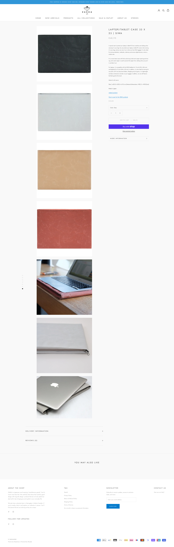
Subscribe (113, 506)
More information (118, 138)
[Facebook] (115, 100)
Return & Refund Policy (70, 499)
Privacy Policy (68, 495)
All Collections (86, 18)
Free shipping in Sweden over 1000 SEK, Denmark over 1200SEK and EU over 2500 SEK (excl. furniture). (87, 2)
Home (38, 18)
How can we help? (159, 492)
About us (122, 18)
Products (68, 18)
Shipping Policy (68, 502)
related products (113, 93)
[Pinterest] (121, 100)
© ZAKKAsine (12, 539)
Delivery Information (37, 431)
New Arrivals (52, 18)
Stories (135, 18)
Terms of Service (68, 505)
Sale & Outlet (106, 18)
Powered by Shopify (26, 542)
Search (66, 492)
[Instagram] (13, 512)
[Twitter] (118, 100)
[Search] (163, 10)
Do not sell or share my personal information (76, 508)
